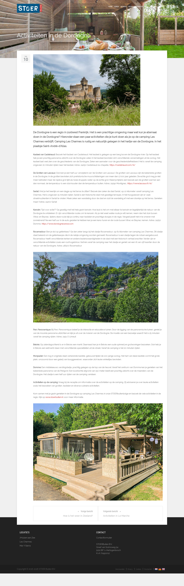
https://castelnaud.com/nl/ (122, 165)
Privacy (130, 569)
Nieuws (130, 7)
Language (153, 7)
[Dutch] (156, 569)
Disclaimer (148, 569)
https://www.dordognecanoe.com (57, 224)
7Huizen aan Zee (27, 538)
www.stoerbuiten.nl (54, 397)
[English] (164, 569)
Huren (116, 7)
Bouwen (123, 7)
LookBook (139, 7)
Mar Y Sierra (25, 546)
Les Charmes (26, 542)
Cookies (138, 569)
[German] (160, 569)
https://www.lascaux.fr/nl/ (139, 183)
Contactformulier (104, 538)
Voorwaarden (120, 569)
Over (146, 7)
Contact (162, 7)
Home (110, 7)
